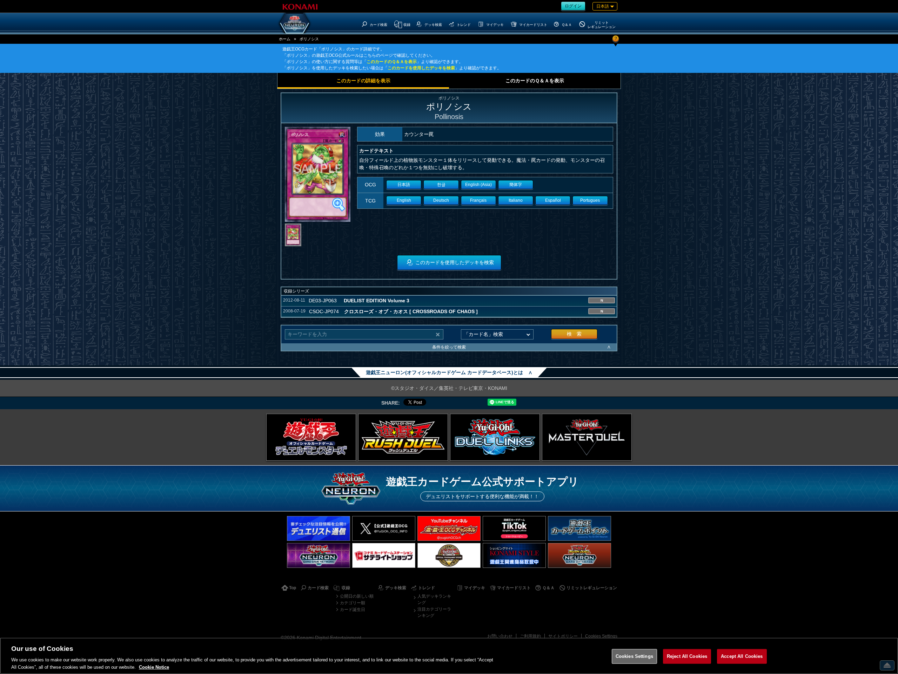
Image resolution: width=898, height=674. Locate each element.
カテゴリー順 (352, 602)
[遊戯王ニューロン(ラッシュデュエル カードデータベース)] (579, 555)
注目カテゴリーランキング (434, 612)
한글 (441, 184)
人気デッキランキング (434, 599)
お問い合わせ (499, 636)
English (404, 200)
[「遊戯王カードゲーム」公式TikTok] (514, 528)
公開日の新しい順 (357, 596)
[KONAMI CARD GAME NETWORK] (318, 555)
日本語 (403, 184)
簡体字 (515, 184)
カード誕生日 (352, 609)
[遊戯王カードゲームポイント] (579, 528)
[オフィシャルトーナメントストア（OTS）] (449, 555)
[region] (449, 656)
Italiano (516, 200)
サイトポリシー (563, 636)
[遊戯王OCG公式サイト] (311, 437)
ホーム (284, 39)
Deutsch (441, 200)
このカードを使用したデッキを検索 (421, 68)
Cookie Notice (154, 666)
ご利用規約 (530, 636)
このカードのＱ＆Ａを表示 (392, 61)
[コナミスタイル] (514, 555)
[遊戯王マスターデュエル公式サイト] (587, 437)
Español (553, 200)
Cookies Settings (601, 636)
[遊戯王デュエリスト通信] (318, 528)
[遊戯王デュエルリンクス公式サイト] (495, 437)
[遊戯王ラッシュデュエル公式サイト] (403, 437)
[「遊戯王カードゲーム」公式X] (383, 528)
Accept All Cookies (742, 656)
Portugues (590, 200)
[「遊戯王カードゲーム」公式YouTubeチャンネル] (449, 528)
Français (478, 200)
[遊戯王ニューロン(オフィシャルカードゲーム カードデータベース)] (294, 23)
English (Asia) (478, 184)
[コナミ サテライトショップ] (383, 555)
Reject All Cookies (687, 656)
